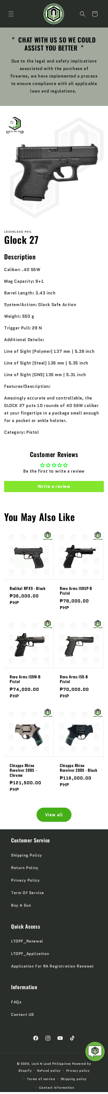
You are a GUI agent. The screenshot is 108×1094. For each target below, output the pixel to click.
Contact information (56, 1087)
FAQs (16, 1002)
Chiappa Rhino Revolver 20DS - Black (78, 768)
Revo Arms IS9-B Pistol (74, 679)
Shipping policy (74, 1079)
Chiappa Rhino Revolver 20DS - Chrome (23, 770)
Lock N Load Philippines (51, 1063)
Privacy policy (78, 1070)
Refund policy (49, 1070)
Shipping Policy (26, 855)
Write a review (54, 486)
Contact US (22, 1014)
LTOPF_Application (30, 953)
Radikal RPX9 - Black (28, 588)
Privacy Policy (25, 880)
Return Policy (24, 867)
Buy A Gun (21, 905)
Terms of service (41, 1079)
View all (54, 815)
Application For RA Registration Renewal (52, 966)
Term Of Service (27, 892)
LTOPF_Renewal (27, 941)
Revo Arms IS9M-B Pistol (25, 679)
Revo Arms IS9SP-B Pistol (76, 591)
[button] (11, 14)
